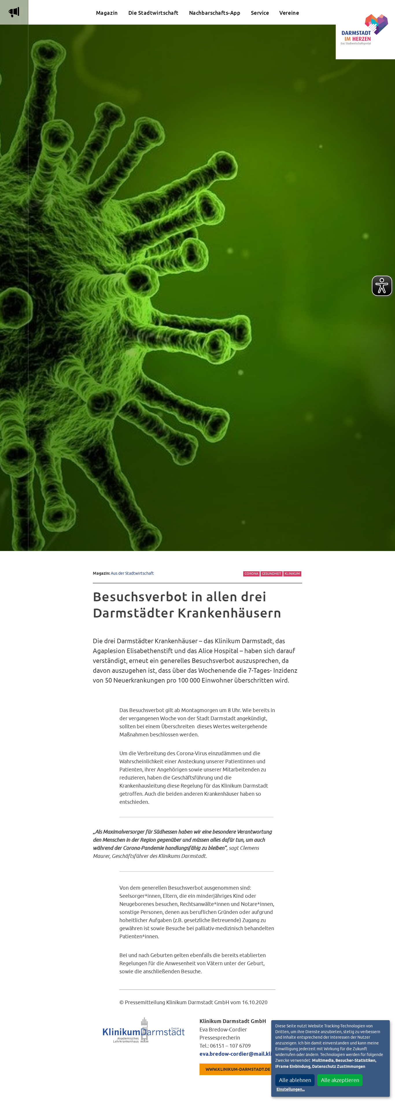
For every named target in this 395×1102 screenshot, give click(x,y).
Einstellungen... (290, 1089)
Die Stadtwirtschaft (153, 13)
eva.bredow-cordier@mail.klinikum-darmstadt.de (261, 1054)
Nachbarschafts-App (215, 13)
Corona (251, 573)
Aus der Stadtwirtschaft (132, 573)
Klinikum (292, 573)
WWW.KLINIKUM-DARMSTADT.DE (238, 1069)
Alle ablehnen (295, 1080)
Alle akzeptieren (340, 1080)
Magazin (107, 13)
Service (260, 13)
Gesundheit (271, 573)
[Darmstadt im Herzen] (365, 29)
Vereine (289, 13)
